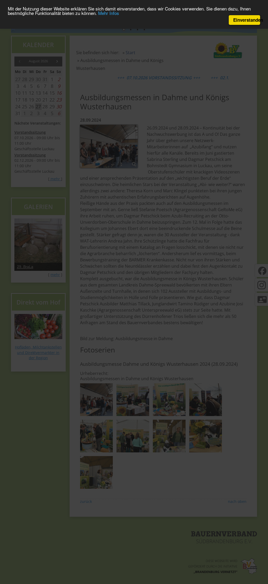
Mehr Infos (108, 13)
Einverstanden (246, 20)
